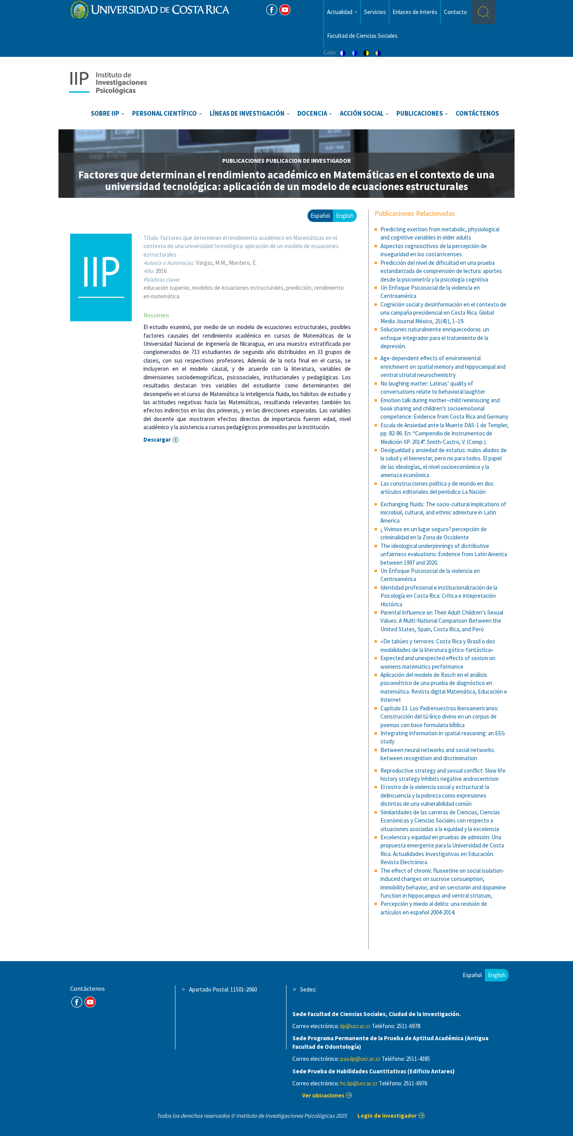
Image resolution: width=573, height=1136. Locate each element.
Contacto (455, 12)
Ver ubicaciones (323, 1095)
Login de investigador (387, 1115)
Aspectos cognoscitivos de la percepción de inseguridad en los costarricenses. (433, 250)
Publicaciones (420, 113)
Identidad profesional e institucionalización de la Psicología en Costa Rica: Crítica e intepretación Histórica (438, 596)
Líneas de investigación (248, 113)
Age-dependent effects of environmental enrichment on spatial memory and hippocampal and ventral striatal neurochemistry (443, 366)
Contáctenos (477, 113)
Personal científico (165, 113)
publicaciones (243, 160)
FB (272, 10)
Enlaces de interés (415, 12)
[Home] (107, 82)
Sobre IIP (105, 113)
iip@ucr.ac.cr (355, 1026)
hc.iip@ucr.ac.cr (359, 1083)
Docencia (312, 113)
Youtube (285, 10)
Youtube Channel (90, 1002)
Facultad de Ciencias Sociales (362, 35)
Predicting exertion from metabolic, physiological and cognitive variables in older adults (439, 233)
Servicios (375, 12)
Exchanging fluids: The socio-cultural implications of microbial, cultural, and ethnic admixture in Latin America (443, 512)
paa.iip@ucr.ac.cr (360, 1058)
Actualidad (340, 12)
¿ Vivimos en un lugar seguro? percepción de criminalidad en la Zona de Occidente (433, 533)
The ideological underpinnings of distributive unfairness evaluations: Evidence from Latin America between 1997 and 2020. (443, 554)
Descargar (157, 439)
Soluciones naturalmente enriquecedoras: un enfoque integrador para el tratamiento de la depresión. (434, 338)
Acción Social (362, 113)
